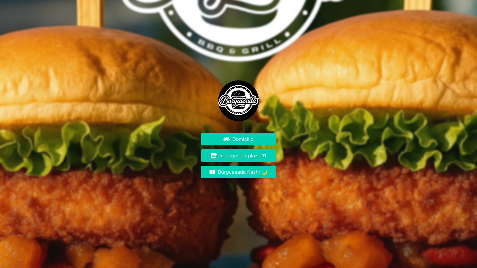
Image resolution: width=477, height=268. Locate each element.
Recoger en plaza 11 (242, 156)
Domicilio (242, 139)
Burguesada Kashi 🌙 (242, 172)
